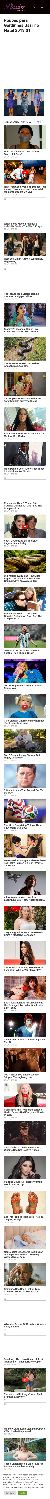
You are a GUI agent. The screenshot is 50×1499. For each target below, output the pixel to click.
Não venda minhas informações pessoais (25, 1487)
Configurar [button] (10, 1493)
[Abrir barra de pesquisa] (34, 7)
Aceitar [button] (22, 1493)
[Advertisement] (25, 62)
